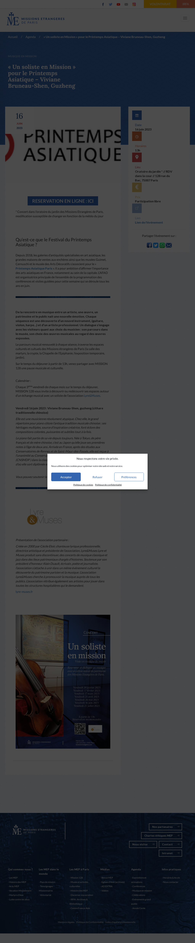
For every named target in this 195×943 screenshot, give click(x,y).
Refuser (97, 477)
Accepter (66, 477)
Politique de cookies (83, 484)
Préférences (129, 477)
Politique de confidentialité (108, 484)
